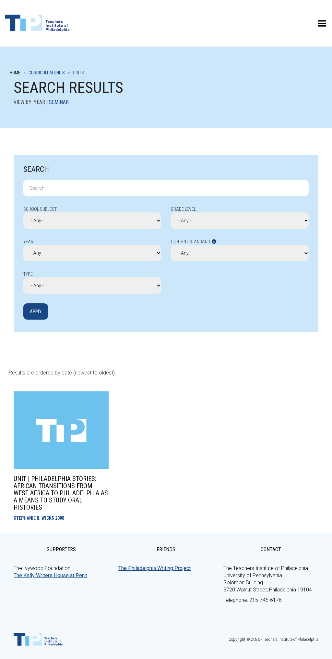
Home (15, 72)
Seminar (59, 102)
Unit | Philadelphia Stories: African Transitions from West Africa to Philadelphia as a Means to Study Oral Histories (61, 493)
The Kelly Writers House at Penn (50, 575)
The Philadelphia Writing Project (154, 568)
